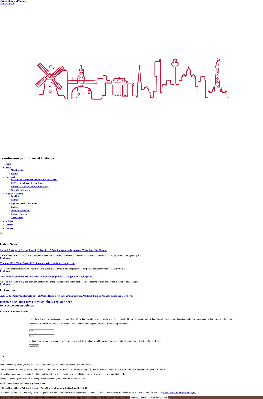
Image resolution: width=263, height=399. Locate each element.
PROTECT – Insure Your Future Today (29, 186)
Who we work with (14, 194)
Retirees (14, 200)
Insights (9, 221)
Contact (9, 228)
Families (15, 196)
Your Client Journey (20, 190)
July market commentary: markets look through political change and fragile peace (46, 276)
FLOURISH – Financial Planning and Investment (34, 179)
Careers (9, 225)
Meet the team (17, 170)
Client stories (17, 217)
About (8, 167)
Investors (15, 207)
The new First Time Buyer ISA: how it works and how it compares (37, 263)
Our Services (11, 177)
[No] (169, 398)
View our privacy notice (34, 383)
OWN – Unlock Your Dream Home (27, 183)
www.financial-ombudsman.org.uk (179, 392)
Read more (5, 258)
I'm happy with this (138, 398)
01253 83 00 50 (7, 3)
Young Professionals (20, 210)
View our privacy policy (157, 398)
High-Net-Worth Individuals (24, 203)
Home (8, 164)
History (14, 173)
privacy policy (137, 324)
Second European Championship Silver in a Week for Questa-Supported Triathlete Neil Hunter (53, 250)
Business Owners (19, 214)
